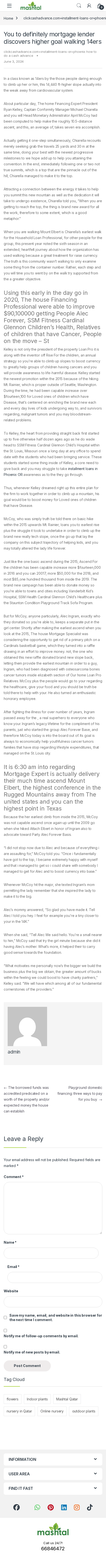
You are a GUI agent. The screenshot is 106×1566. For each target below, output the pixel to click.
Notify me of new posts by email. (32, 1352)
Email (13, 1267)
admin (14, 1052)
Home (8, 18)
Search (79, 5)
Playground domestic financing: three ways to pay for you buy (79, 1093)
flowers (12, 1399)
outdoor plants (83, 1411)
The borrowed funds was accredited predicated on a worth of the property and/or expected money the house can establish (27, 1099)
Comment (14, 1177)
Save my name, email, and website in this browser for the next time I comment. (55, 1317)
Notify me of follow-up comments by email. (41, 1336)
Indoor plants (37, 1399)
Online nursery (52, 1411)
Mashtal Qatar (67, 1399)
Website (11, 1291)
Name (10, 1242)
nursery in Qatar (19, 1411)
